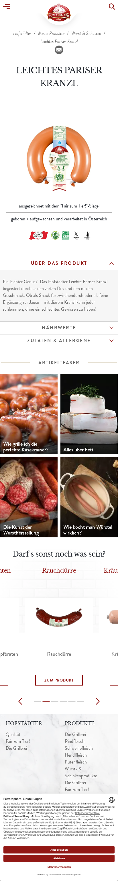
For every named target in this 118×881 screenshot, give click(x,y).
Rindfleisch (74, 741)
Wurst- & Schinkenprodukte (81, 772)
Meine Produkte (52, 33)
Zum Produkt (59, 680)
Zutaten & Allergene (59, 340)
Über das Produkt (59, 263)
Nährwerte (59, 327)
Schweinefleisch (79, 748)
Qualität (13, 734)
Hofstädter (22, 33)
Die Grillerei (16, 748)
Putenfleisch (76, 762)
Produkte (80, 723)
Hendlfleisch (76, 755)
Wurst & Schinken (86, 33)
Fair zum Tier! (18, 741)
